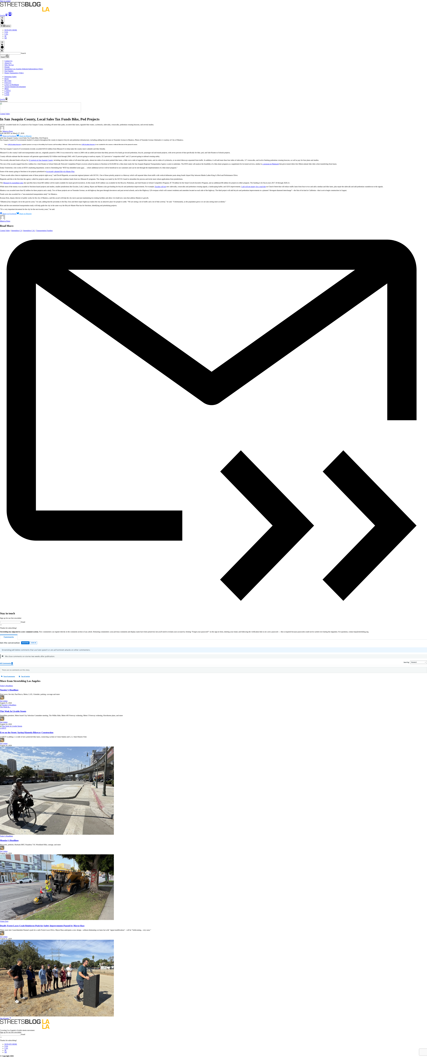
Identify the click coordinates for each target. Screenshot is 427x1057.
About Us (7, 63)
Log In (2, 15)
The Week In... (5, 707)
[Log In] (10, 15)
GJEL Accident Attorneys (14, 144)
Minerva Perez (8, 131)
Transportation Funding (44, 231)
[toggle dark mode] (2, 20)
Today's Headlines (6, 686)
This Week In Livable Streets (13, 711)
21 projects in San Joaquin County (41, 160)
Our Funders (8, 71)
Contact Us (8, 61)
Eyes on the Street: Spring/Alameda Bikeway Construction (26, 732)
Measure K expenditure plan (13, 183)
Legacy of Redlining (11, 85)
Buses (6, 79)
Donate (7, 67)
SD (5, 38)
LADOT (7, 91)
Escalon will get (160, 187)
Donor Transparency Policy (14, 73)
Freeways (7, 83)
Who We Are (9, 65)
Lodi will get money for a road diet (253, 187)
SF (5, 36)
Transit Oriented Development (15, 87)
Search (23, 53)
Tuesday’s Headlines (9, 690)
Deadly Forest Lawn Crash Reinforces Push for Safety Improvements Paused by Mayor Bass (42, 926)
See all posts (4, 1018)
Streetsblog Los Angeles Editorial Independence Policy (23, 69)
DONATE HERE (10, 30)
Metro (6, 89)
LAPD (6, 93)
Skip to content (5, 1)
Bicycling (7, 81)
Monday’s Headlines (9, 840)
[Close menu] (2, 50)
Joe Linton (3, 701)
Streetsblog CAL (29, 231)
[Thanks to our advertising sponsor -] (40, 112)
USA (6, 32)
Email (23, 622)
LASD (6, 95)
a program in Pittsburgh (270, 164)
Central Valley (5, 114)
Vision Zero (4, 921)
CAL (6, 34)
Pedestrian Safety (10, 77)
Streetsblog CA (16, 231)
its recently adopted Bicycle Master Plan (60, 171)
